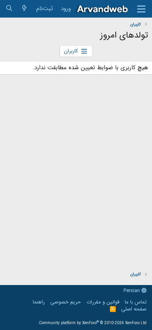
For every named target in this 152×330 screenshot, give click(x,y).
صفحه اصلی (134, 309)
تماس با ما (136, 302)
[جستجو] (9, 9)
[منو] (141, 9)
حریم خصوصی (65, 302)
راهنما (39, 302)
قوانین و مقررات (103, 302)
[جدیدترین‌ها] (24, 9)
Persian (132, 291)
